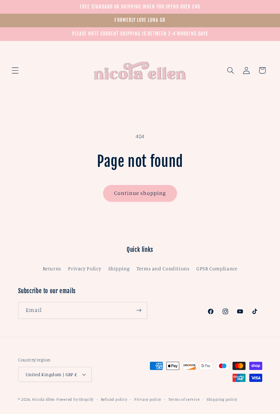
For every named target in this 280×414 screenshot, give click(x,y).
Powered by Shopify (75, 399)
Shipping (119, 268)
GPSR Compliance (216, 268)
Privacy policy (147, 399)
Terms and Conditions (163, 268)
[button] (15, 70)
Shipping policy (222, 399)
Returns (52, 268)
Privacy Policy (84, 268)
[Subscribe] (138, 310)
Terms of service (184, 399)
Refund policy (114, 399)
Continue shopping (140, 193)
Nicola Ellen (43, 399)
